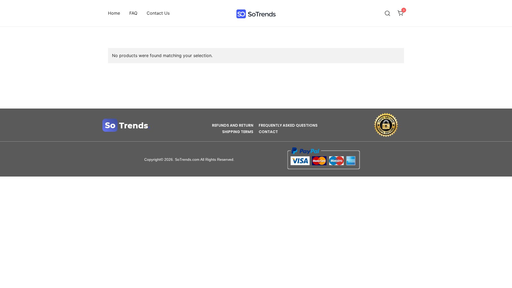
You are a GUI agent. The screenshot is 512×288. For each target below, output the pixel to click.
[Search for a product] (387, 13)
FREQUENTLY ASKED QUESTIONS (288, 125)
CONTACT (268, 131)
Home (114, 13)
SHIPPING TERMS (237, 131)
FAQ (133, 13)
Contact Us (158, 13)
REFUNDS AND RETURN (232, 125)
